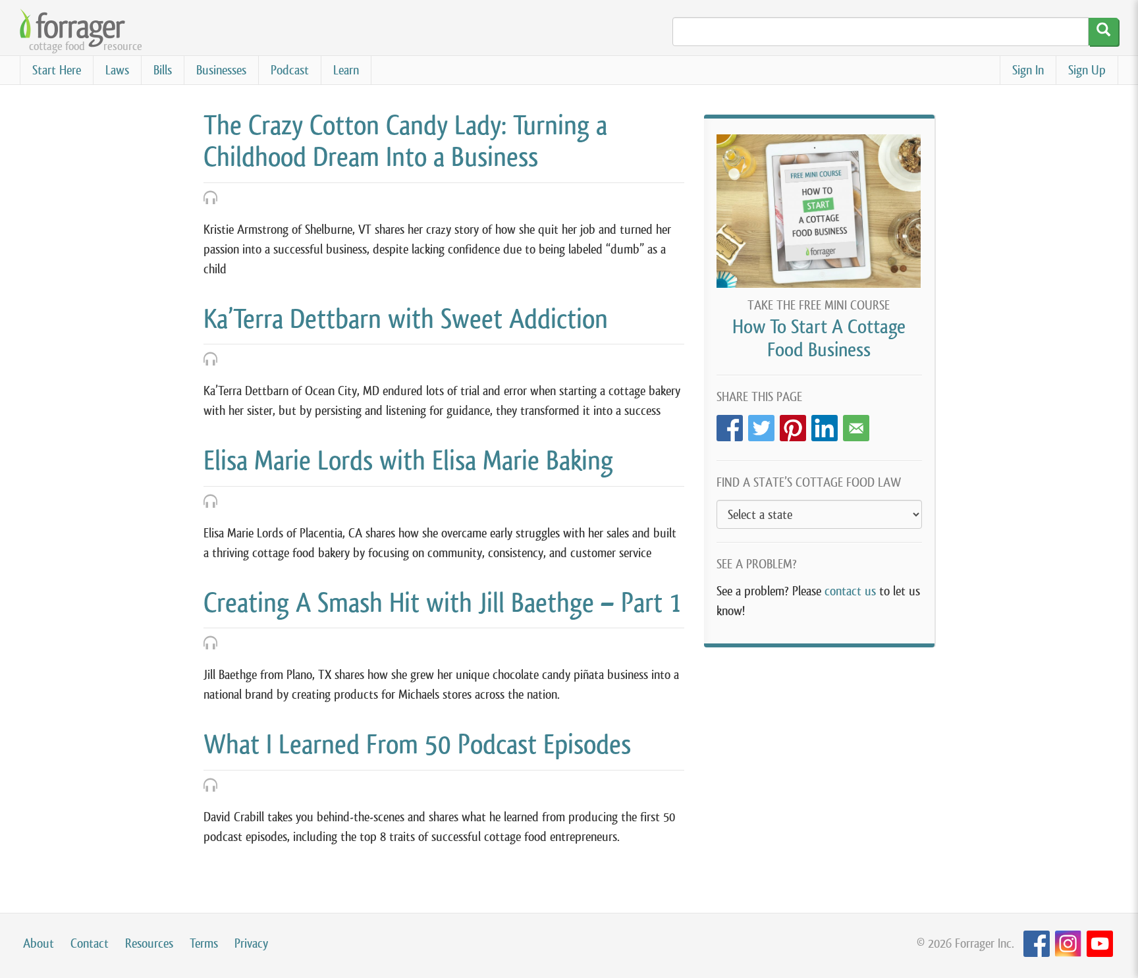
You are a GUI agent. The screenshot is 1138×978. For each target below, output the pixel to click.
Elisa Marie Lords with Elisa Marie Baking (408, 460)
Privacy (251, 943)
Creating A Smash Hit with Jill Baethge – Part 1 (441, 602)
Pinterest (793, 424)
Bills (162, 70)
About (38, 943)
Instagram (1068, 944)
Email (856, 424)
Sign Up (1087, 70)
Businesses (221, 70)
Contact (89, 943)
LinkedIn (824, 424)
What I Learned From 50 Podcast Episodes (417, 744)
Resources (149, 943)
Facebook (730, 424)
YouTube (1100, 944)
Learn (346, 70)
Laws (117, 70)
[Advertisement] (819, 753)
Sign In (1028, 70)
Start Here (56, 70)
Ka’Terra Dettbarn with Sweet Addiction (405, 319)
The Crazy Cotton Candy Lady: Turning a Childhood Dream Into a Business (405, 141)
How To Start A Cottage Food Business (819, 338)
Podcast (290, 70)
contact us (850, 591)
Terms (204, 943)
